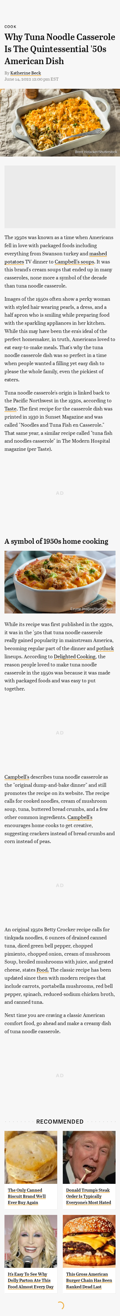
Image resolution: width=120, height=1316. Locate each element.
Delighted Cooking (74, 656)
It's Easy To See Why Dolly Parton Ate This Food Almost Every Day (31, 1280)
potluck (105, 648)
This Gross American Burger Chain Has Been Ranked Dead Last (89, 1280)
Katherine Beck (25, 72)
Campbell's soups (74, 261)
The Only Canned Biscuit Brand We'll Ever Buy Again (27, 1196)
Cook (10, 26)
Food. (43, 969)
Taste (10, 408)
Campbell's (16, 776)
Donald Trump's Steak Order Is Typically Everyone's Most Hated (88, 1196)
